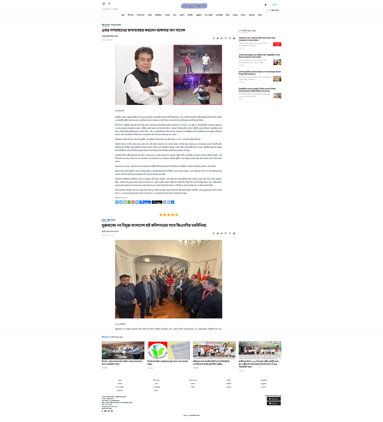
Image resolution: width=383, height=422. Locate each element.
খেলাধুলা (235, 15)
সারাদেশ (182, 15)
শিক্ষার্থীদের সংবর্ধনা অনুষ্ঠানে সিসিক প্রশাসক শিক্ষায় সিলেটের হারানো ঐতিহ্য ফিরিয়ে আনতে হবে (257, 90)
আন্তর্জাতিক (158, 15)
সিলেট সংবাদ (141, 15)
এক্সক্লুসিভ (198, 15)
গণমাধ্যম (167, 15)
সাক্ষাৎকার (252, 15)
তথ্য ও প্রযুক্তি (208, 15)
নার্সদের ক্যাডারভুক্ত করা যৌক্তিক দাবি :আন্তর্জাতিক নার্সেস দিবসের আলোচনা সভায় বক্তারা (259, 56)
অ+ (226, 38)
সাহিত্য (260, 15)
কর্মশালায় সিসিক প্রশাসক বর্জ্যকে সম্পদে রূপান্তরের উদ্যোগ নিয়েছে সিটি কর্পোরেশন (260, 73)
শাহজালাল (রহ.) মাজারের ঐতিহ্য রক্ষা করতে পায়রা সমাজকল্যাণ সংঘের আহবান (257, 39)
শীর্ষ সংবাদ (131, 15)
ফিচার (227, 15)
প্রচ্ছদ (122, 15)
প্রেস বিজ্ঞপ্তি (219, 15)
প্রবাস (174, 15)
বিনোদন (243, 15)
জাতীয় (150, 15)
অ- (230, 38)
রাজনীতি (190, 15)
